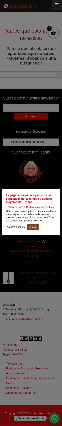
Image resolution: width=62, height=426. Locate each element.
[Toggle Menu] (56, 5)
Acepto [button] (33, 227)
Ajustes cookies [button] (16, 227)
